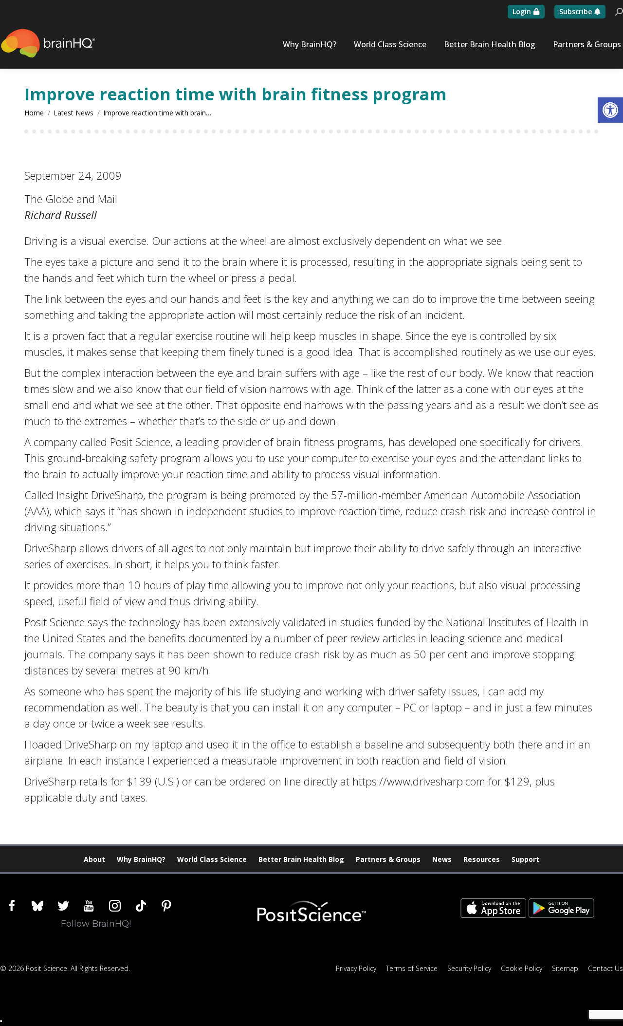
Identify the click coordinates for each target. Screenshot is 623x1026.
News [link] (442, 859)
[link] (610, 110)
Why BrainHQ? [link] (141, 859)
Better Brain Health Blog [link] (301, 859)
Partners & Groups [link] (388, 859)
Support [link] (525, 859)
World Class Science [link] (212, 859)
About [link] (94, 859)
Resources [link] (481, 859)
